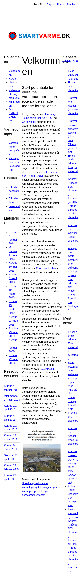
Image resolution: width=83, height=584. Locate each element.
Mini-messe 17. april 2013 (12, 397)
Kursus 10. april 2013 (13, 266)
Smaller (71, 4)
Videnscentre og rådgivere (14, 94)
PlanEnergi (49, 114)
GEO (49, 117)
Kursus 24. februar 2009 (11, 467)
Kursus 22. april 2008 (13, 359)
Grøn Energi (29, 121)
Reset (60, 4)
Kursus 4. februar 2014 (11, 387)
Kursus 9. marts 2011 (14, 320)
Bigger (50, 4)
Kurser (13, 78)
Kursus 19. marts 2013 (10, 427)
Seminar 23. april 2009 (14, 332)
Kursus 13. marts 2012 (10, 437)
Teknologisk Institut (33, 117)
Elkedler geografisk (14, 191)
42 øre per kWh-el (46, 268)
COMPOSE (48, 368)
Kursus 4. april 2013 (13, 278)
